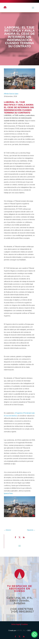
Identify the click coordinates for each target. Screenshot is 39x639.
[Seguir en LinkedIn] (23, 537)
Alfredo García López (11, 94)
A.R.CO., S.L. (21, 630)
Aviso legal (15, 624)
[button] (34, 634)
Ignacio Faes (8, 493)
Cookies (24, 624)
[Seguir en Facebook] (15, 537)
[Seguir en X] (19, 537)
